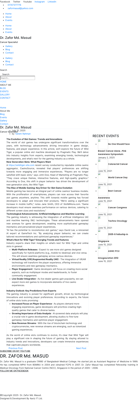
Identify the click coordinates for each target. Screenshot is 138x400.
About (8, 17)
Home (8, 13)
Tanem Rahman (23, 133)
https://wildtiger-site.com (21, 165)
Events (8, 20)
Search (3, 70)
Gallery (9, 46)
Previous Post (15, 348)
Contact (9, 52)
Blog (7, 49)
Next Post (81, 348)
